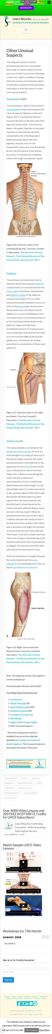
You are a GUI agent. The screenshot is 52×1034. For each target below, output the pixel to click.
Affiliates (18, 998)
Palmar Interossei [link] (18, 703)
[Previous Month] (43, 937)
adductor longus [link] (18, 295)
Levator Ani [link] (27, 714)
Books (27, 996)
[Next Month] (47, 937)
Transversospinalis (11, 793)
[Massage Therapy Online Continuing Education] (26, 21)
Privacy (28, 998)
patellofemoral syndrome (25, 567)
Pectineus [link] (11, 273)
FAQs (43, 998)
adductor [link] (39, 283)
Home (7, 996)
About (35, 996)
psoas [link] (21, 306)
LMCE (14, 996)
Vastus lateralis (10, 798)
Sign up (8, 980)
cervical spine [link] (12, 109)
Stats (8, 998)
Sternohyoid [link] (15, 718)
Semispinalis (9, 788)
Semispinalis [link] (12, 99)
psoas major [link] (12, 291)
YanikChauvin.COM (33, 1011)
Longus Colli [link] (15, 722)
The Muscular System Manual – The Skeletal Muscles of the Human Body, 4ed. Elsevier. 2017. (25, 424)
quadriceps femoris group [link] (18, 451)
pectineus (35, 778)
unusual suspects (30, 793)
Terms (37, 998)
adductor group (10, 778)
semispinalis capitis (25, 788)
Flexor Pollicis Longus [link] (20, 707)
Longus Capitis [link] (30, 722)
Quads (39, 783)
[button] (26, 29)
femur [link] (27, 466)
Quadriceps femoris (24, 783)
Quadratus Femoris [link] (19, 710)
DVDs (20, 996)
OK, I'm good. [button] (31, 1030)
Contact (44, 996)
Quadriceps (8, 783)
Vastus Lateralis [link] (14, 441)
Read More (44, 1030)
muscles (24, 778)
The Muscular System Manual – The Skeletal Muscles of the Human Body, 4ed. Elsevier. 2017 (25, 256)
